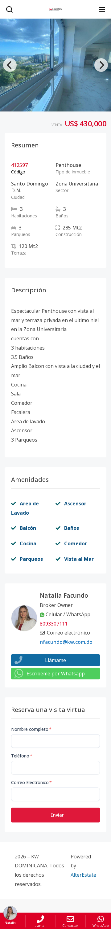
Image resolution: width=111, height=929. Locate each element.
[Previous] (10, 65)
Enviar (57, 815)
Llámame (55, 660)
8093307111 (54, 623)
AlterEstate (83, 874)
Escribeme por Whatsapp (56, 673)
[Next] (101, 65)
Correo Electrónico (31, 782)
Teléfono (21, 756)
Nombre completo (31, 729)
